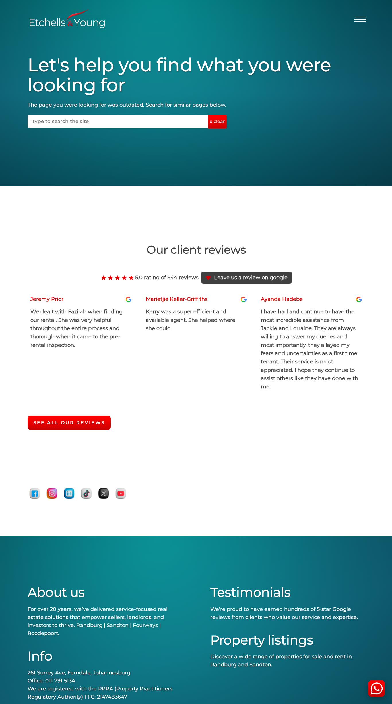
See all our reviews (69, 422)
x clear (217, 121)
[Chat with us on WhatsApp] (376, 688)
